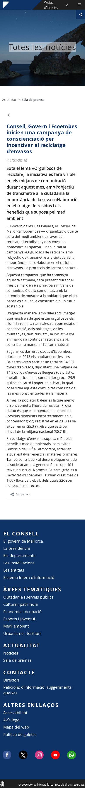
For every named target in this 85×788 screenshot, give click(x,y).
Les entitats (13, 570)
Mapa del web (16, 727)
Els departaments (19, 555)
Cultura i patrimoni (20, 604)
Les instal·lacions (19, 562)
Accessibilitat (15, 712)
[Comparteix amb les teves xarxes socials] (80, 14)
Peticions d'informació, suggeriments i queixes (38, 690)
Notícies (10, 653)
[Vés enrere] (8, 115)
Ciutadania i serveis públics (28, 597)
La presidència (16, 548)
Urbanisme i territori (22, 633)
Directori (11, 680)
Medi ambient (16, 626)
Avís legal (11, 719)
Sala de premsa (17, 660)
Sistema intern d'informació (28, 577)
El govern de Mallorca (23, 541)
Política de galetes (20, 734)
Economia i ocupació (22, 611)
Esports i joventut (19, 618)
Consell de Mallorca (2, 783)
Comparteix (23, 494)
